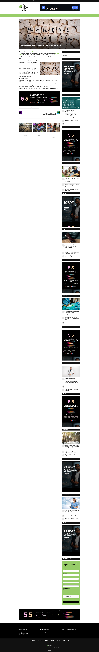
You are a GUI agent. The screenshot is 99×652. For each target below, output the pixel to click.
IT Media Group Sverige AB (57, 647)
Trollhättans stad (35, 107)
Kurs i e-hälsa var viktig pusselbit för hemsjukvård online (71, 386)
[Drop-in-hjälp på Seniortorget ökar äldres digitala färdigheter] (71, 171)
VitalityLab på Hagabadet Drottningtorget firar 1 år (69, 256)
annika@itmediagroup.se (47, 632)
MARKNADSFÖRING (39, 0)
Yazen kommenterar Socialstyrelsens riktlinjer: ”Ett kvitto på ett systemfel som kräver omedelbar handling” (72, 380)
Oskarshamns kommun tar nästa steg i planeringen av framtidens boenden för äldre (72, 185)
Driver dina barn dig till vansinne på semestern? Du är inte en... (25, 134)
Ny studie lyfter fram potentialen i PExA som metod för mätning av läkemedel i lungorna (72, 318)
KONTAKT (27, 0)
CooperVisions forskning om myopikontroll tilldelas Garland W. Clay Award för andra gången (72, 323)
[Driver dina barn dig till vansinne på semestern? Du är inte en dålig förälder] (25, 127)
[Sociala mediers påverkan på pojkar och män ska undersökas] (39, 127)
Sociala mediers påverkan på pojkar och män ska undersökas (39, 134)
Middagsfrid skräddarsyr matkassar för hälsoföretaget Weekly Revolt (72, 253)
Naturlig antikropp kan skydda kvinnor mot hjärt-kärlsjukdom (72, 313)
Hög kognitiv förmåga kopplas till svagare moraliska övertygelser (71, 452)
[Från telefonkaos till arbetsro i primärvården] (71, 503)
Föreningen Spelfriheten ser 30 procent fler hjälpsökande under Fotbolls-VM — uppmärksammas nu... (53, 135)
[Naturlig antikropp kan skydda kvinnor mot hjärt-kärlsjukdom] (71, 304)
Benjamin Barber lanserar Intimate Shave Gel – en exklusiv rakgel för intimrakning (71, 246)
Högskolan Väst (33, 51)
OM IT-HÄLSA (32, 0)
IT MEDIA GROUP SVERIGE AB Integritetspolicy (69, 629)
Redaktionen (28, 47)
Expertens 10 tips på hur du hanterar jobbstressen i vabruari (71, 455)
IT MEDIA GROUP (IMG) (48, 0)
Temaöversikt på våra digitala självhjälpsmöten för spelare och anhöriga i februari (72, 446)
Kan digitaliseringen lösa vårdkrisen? (71, 120)
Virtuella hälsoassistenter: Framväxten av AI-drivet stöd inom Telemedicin (72, 124)
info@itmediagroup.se (26, 634)
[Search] (79, 15)
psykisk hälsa (29, 107)
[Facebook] (75, 1)
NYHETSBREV (21, 0)
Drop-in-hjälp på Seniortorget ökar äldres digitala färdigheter (72, 180)
